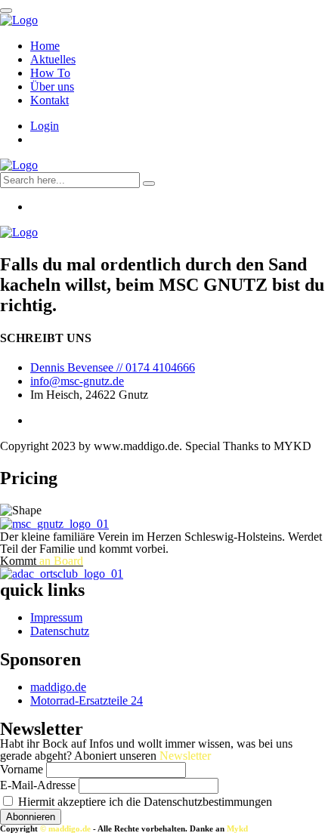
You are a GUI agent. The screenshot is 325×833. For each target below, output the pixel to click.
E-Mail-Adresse (38, 785)
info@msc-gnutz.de (77, 381)
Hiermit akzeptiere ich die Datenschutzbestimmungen (143, 801)
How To (50, 72)
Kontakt (49, 100)
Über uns (52, 86)
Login (44, 125)
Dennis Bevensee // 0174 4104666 (112, 367)
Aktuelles (53, 59)
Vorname (21, 769)
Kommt (41, 560)
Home (45, 45)
